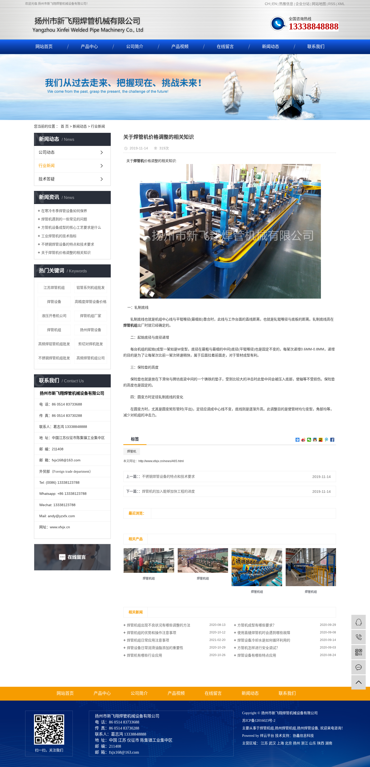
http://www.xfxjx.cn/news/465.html (161, 461)
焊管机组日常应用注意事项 (148, 640)
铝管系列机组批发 (91, 288)
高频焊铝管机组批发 (54, 344)
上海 (280, 743)
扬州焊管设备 (90, 330)
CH (267, 4)
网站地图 (319, 4)
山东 (312, 743)
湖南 (328, 743)
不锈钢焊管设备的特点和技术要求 (67, 244)
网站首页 (44, 46)
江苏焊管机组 (54, 288)
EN (274, 4)
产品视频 (180, 46)
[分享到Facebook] (332, 440)
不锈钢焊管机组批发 (54, 358)
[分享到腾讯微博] (326, 440)
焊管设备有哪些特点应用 (256, 655)
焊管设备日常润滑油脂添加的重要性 (155, 648)
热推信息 (286, 4)
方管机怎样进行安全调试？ (258, 648)
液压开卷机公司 (54, 316)
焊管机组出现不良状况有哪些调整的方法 (158, 625)
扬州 (296, 743)
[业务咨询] (358, 622)
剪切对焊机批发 (90, 344)
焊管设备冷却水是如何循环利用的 (263, 640)
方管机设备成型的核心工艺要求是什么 (71, 227)
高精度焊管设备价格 (90, 302)
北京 (288, 743)
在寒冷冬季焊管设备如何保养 (64, 211)
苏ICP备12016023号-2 (258, 720)
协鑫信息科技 (303, 736)
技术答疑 (47, 179)
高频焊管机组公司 (91, 358)
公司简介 (134, 46)
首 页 (65, 126)
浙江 (304, 743)
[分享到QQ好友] (315, 440)
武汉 (272, 743)
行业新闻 (98, 126)
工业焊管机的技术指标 (59, 236)
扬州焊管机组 (285, 728)
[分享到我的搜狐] (321, 440)
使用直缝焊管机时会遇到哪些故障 (263, 633)
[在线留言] (358, 667)
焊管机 (131, 451)
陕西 (320, 743)
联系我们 (315, 46)
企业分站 (302, 4)
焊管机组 (54, 330)
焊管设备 (54, 302)
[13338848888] (358, 637)
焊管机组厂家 (90, 316)
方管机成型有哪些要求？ (256, 625)
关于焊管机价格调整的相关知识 (66, 253)
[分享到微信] (309, 440)
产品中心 (89, 46)
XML (341, 4)
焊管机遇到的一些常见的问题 (64, 219)
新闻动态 (270, 46)
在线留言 (225, 46)
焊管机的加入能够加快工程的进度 (168, 491)
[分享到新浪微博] (303, 440)
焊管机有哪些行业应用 (144, 655)
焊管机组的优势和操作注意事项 (151, 633)
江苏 (264, 743)
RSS (331, 4)
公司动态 (47, 152)
